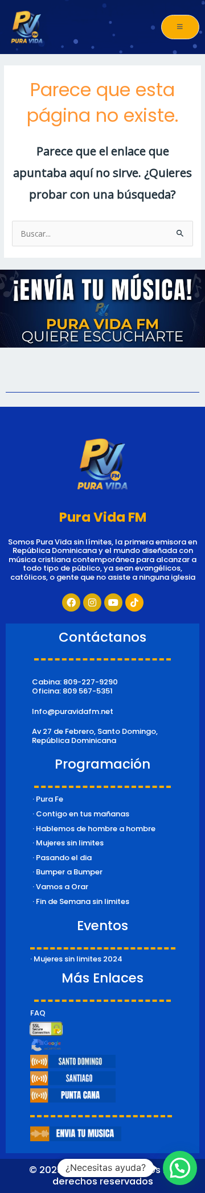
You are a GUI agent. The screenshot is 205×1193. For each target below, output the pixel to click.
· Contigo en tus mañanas (80, 813)
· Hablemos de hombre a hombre (93, 828)
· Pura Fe (47, 799)
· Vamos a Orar (60, 886)
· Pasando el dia (62, 857)
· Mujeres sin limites (68, 842)
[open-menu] (180, 27)
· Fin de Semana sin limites (80, 901)
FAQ (38, 1013)
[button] (180, 1168)
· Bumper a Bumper (67, 871)
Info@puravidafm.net (72, 711)
